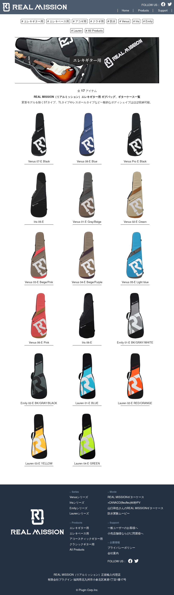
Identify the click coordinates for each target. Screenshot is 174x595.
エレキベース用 (79, 533)
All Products (77, 549)
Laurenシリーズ (79, 513)
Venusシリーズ (79, 497)
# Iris (136, 21)
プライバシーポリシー (121, 547)
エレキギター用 (79, 528)
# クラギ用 (97, 21)
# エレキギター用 (32, 21)
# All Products (94, 30)
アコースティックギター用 (86, 539)
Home (125, 10)
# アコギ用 (79, 21)
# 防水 (111, 21)
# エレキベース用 (58, 21)
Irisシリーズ (77, 502)
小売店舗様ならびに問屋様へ (125, 533)
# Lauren (76, 30)
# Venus (124, 21)
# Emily (147, 21)
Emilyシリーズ (78, 508)
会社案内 (113, 553)
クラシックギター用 (82, 544)
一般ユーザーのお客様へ (123, 528)
